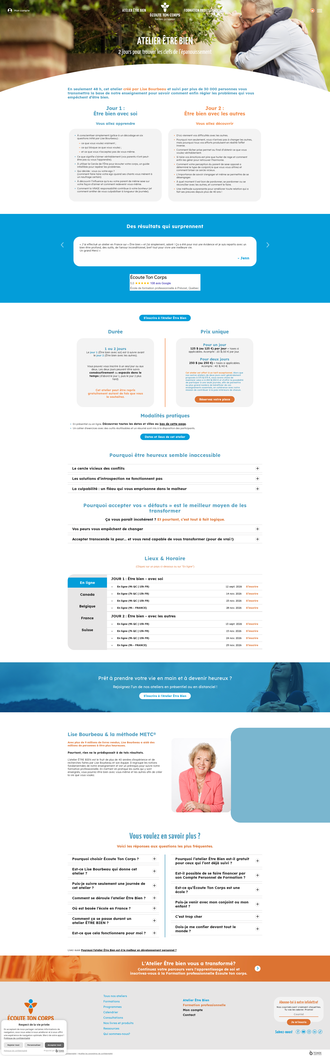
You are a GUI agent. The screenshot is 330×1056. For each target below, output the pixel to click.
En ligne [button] (87, 582)
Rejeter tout (13, 1045)
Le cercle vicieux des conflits (98, 468)
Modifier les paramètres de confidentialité (95, 1054)
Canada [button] (87, 594)
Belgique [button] (87, 606)
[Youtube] (303, 1032)
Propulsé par (49, 1050)
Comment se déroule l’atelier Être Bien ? (109, 898)
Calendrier (110, 1012)
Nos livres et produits (118, 1023)
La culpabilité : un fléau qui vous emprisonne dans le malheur (129, 488)
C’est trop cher (188, 916)
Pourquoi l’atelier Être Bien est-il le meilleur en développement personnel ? (129, 950)
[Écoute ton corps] (165, 12)
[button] (62, 251)
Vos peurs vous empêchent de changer (107, 529)
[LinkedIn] (314, 1032)
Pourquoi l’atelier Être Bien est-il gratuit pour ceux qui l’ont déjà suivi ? (212, 861)
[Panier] (312, 10)
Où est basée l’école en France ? (101, 908)
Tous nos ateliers (115, 996)
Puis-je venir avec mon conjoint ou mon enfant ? (212, 904)
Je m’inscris (298, 1022)
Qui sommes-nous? (116, 1034)
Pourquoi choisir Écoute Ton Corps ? (105, 859)
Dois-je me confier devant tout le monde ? (205, 929)
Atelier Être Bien (134, 10)
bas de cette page (173, 424)
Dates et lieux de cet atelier (165, 437)
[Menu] (320, 10)
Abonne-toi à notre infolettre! (298, 1002)
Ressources (111, 1028)
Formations (111, 1001)
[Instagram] (309, 1032)
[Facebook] (298, 1032)
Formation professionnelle (204, 10)
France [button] (87, 618)
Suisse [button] (87, 630)
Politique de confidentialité (17, 1038)
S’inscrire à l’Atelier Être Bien (165, 318)
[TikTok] (320, 1032)
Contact (189, 1015)
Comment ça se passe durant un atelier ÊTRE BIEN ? (101, 920)
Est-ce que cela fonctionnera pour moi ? (109, 933)
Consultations (113, 1017)
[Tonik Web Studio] (315, 1053)
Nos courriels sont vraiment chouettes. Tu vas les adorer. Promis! (299, 1008)
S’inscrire (252, 586)
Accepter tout (54, 1045)
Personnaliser (34, 1045)
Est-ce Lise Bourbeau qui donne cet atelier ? (104, 871)
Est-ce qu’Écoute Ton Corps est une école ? (207, 889)
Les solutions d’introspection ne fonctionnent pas (117, 478)
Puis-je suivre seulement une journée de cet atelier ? (108, 885)
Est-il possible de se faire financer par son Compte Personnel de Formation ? (210, 875)
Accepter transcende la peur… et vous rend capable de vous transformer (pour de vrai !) (153, 539)
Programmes (112, 1007)
